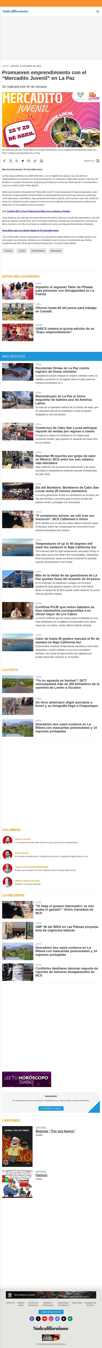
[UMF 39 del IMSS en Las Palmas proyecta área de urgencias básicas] (17, 930)
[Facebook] (4, 161)
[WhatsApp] (17, 161)
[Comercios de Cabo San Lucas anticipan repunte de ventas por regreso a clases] (17, 435)
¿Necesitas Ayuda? (51, 1312)
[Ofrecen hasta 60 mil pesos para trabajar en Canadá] (17, 311)
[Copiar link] (35, 161)
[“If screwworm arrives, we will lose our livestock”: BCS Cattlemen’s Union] (17, 523)
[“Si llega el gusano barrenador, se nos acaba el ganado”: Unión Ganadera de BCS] (17, 910)
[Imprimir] (41, 161)
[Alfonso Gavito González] (7, 882)
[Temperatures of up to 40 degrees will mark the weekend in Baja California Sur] (17, 553)
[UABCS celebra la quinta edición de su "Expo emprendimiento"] (17, 332)
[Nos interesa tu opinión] (51, 1295)
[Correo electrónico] (29, 161)
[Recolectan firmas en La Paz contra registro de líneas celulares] (17, 375)
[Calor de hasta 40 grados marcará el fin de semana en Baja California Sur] (17, 648)
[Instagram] (51, 1318)
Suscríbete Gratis (51, 1108)
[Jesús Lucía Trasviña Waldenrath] (7, 868)
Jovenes (8, 251)
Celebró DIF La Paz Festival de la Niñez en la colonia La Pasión (38, 211)
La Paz (22, 251)
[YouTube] (44, 1318)
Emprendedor (38, 251)
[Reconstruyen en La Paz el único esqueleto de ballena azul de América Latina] (17, 405)
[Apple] (63, 1318)
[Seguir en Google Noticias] (98, 161)
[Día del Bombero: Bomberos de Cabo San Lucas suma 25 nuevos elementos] (17, 494)
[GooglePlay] (70, 1318)
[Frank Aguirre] (7, 854)
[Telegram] (22, 161)
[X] (10, 161)
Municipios (56, 251)
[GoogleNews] (57, 1318)
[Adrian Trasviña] (7, 840)
